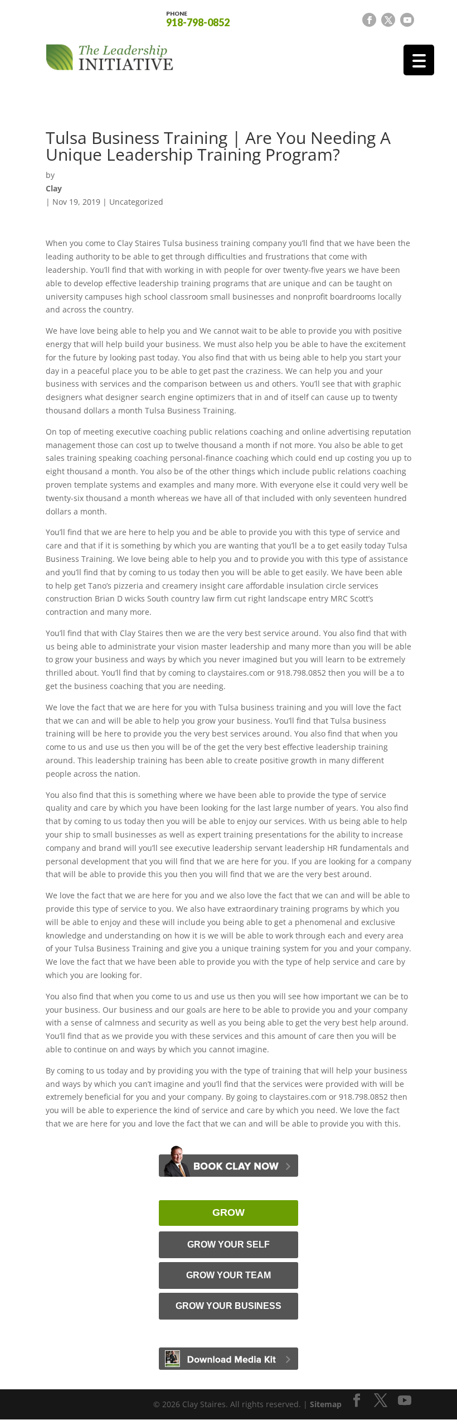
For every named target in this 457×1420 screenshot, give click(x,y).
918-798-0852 (198, 18)
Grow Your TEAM (228, 1275)
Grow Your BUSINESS (228, 1306)
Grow (228, 1212)
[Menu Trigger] (418, 60)
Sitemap (326, 1404)
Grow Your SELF (228, 1244)
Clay (54, 188)
